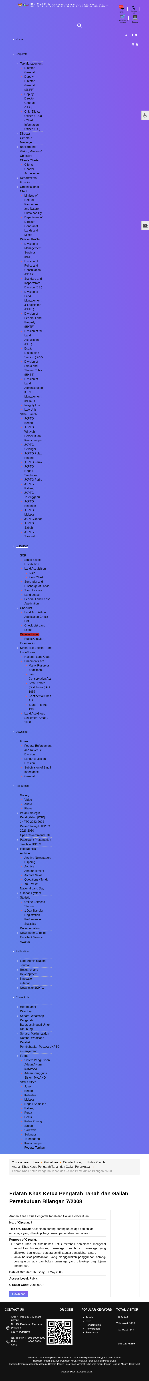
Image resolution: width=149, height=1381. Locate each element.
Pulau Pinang (33, 1121)
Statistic (25, 897)
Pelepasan (92, 1332)
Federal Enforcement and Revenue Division (37, 750)
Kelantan (30, 1095)
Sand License (33, 590)
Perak (28, 1112)
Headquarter (28, 1006)
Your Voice (31, 883)
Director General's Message (26, 138)
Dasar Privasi (79, 1357)
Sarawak (30, 1130)
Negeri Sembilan (35, 1103)
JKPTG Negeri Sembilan (30, 471)
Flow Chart (36, 577)
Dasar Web (44, 1357)
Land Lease (32, 594)
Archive (25, 853)
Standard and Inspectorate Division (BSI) (33, 283)
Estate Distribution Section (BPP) (33, 353)
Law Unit (30, 409)
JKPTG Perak (33, 462)
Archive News (33, 875)
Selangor (30, 1134)
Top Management (31, 63)
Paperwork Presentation (35, 839)
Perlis (28, 1117)
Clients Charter (29, 160)
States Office (28, 1082)
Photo (28, 808)
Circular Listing (29, 634)
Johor (28, 1086)
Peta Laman (115, 1357)
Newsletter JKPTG (32, 987)
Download (18, 1294)
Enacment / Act (34, 661)
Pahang (29, 1108)
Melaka (29, 1099)
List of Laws (27, 652)
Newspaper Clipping (33, 932)
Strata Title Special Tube (36, 647)
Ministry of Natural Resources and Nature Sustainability (33, 204)
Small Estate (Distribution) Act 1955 (39, 687)
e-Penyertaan (28, 1051)
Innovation (26, 978)
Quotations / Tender (36, 879)
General (29, 776)
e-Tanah (25, 983)
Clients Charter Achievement (32, 169)
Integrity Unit (32, 405)
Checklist (26, 608)
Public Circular (33, 638)
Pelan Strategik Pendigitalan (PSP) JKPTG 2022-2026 (32, 817)
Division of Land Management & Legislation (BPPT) (32, 300)
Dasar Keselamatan (61, 1357)
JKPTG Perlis (33, 479)
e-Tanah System (30, 893)
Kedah (28, 1090)
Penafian (32, 1357)
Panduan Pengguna (97, 1357)
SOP (23, 555)
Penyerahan (93, 1328)
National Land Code (37, 656)
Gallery (24, 795)
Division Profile (30, 239)
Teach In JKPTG (30, 844)
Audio (28, 804)
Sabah (28, 1125)
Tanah (89, 1317)
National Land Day (32, 888)
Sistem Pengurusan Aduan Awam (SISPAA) (37, 1064)
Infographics (28, 848)
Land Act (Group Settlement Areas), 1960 (36, 718)
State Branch (28, 414)
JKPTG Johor (33, 518)
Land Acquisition (35, 568)
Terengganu (32, 1138)
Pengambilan (93, 1324)
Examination (28, 643)
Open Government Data (35, 835)
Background (28, 146)
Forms (24, 741)
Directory (26, 1011)
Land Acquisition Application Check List (36, 617)
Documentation (30, 928)
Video (28, 799)
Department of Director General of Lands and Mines (33, 226)
